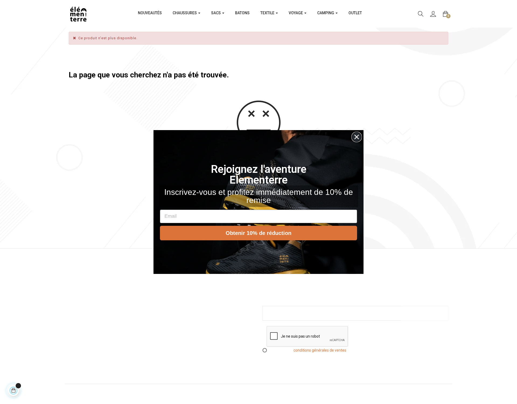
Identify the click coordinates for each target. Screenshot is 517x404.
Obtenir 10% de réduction (258, 233)
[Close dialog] (356, 137)
